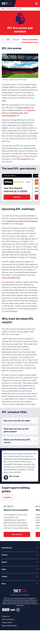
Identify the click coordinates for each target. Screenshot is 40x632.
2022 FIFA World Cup (11, 278)
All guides (7, 497)
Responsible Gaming (9, 625)
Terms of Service (8, 619)
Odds (8, 39)
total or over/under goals (12, 113)
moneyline (30, 110)
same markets (24, 107)
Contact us (6, 616)
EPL (3, 9)
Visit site (17, 197)
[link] (20, 547)
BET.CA (27, 595)
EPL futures (22, 159)
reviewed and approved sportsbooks (22, 221)
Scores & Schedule (30, 39)
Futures (16, 39)
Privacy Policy (7, 622)
